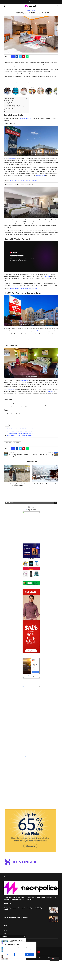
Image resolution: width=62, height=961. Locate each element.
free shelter (47, 276)
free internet (10, 389)
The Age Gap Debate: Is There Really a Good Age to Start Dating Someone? (23, 908)
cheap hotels (12, 158)
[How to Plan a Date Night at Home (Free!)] (53, 919)
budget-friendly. (24, 380)
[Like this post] (13, 56)
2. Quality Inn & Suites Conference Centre (14, 103)
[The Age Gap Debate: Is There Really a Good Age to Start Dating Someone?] (53, 910)
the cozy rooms (37, 330)
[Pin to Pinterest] (23, 56)
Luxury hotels (17, 442)
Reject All (19, 954)
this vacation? (31, 219)
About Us (6, 930)
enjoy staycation (23, 405)
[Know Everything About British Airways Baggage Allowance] (17, 473)
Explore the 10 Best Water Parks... (17, 941)
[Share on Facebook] (17, 56)
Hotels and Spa (8, 442)
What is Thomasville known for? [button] (13, 417)
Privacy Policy (48, 957)
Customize (9, 954)
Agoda (33, 10)
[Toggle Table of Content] (26, 99)
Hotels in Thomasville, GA (9, 100)
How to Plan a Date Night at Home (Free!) (16, 917)
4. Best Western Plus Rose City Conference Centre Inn (17, 106)
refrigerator (50, 391)
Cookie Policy (39, 957)
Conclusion (6, 109)
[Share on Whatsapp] (27, 56)
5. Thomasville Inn (9, 108)
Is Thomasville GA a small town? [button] (13, 420)
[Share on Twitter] (20, 56)
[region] (19, 950)
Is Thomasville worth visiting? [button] (13, 413)
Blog (5, 933)
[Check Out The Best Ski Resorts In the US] (45, 473)
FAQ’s (5, 111)
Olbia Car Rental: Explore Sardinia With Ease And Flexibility (20, 429)
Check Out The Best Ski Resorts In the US (45, 484)
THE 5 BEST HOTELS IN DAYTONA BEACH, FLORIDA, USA (23, 180)
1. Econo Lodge (9, 102)
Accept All (29, 954)
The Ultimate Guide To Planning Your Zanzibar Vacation (20, 433)
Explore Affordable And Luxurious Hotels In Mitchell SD (20, 431)
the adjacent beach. (40, 175)
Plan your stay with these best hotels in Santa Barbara (19, 435)
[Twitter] (29, 1)
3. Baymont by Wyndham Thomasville (13, 105)
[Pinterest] (39, 952)
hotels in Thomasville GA (26, 118)
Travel (28, 10)
